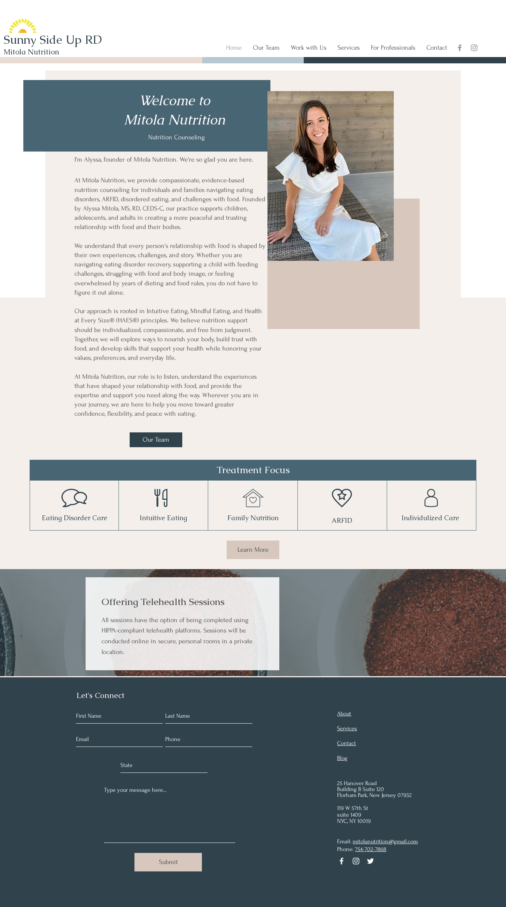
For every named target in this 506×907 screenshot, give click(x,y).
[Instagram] (474, 47)
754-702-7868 (370, 849)
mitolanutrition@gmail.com (385, 841)
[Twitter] (370, 861)
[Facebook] (459, 47)
